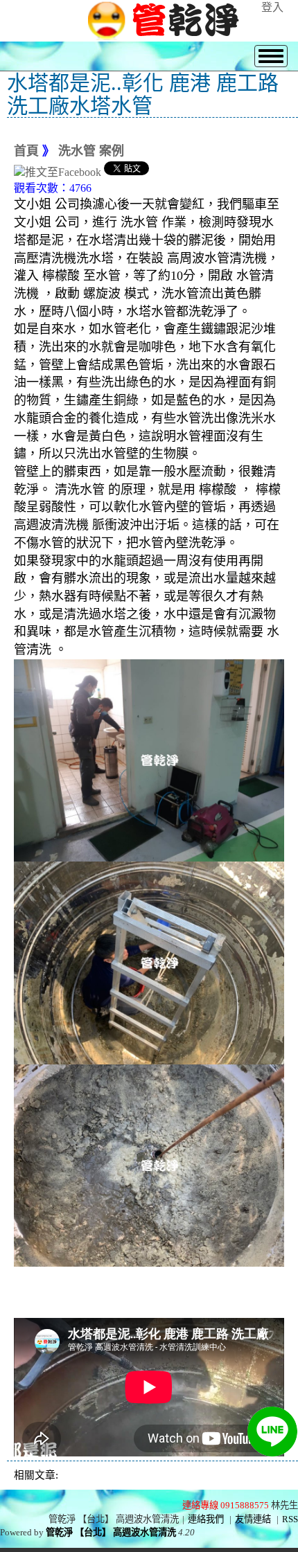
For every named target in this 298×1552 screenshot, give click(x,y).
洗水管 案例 (91, 151)
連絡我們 (206, 1519)
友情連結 (253, 1519)
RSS (290, 1519)
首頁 (26, 151)
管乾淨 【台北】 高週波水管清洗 (111, 1532)
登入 (272, 7)
